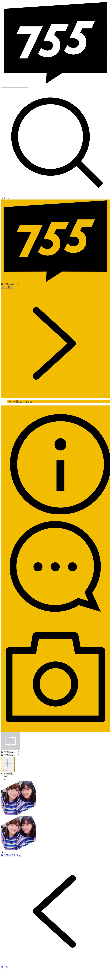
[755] (55, 83)
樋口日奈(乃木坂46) (11, 855)
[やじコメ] (55, 622)
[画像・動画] (55, 730)
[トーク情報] (55, 513)
